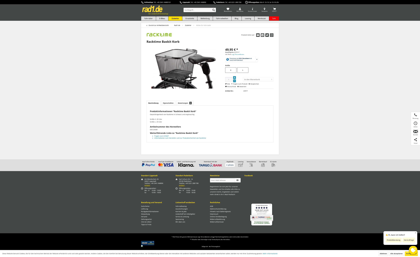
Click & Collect (146, 222)
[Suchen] (213, 10)
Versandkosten (205, 237)
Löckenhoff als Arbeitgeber (185, 214)
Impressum (214, 214)
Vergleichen (254, 84)
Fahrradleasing (181, 206)
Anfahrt (147, 185)
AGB (211, 206)
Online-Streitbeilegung (218, 217)
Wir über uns (180, 222)
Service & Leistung (182, 217)
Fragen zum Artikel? (161, 136)
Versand (144, 217)
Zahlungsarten (146, 219)
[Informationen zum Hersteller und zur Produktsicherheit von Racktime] (159, 35)
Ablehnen (383, 254)
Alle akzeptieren (396, 254)
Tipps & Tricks (146, 224)
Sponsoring (180, 219)
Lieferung (144, 209)
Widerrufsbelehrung (217, 219)
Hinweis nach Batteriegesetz (220, 211)
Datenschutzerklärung (218, 209)
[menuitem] (199, 11)
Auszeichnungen (182, 209)
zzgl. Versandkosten (238, 54)
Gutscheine (145, 206)
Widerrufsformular (217, 222)
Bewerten (242, 86)
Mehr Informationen (270, 254)
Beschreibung (153, 103)
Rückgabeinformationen (150, 211)
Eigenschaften (168, 103)
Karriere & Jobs (181, 211)
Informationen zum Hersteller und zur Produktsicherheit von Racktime (180, 138)
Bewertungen (184, 103)
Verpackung (145, 214)
